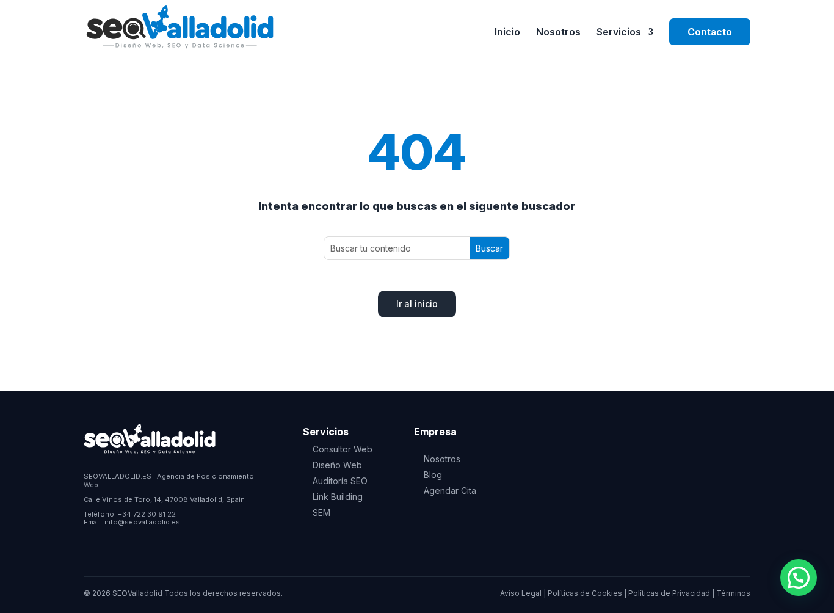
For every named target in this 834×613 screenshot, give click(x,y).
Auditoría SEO (340, 481)
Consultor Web (342, 449)
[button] (798, 577)
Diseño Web (337, 465)
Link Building (338, 496)
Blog (433, 475)
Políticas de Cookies (585, 593)
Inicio (507, 32)
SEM (321, 512)
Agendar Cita (450, 490)
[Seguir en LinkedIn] (93, 542)
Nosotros (558, 32)
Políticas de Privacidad (669, 593)
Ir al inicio (417, 304)
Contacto (709, 32)
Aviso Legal (521, 593)
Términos (733, 593)
